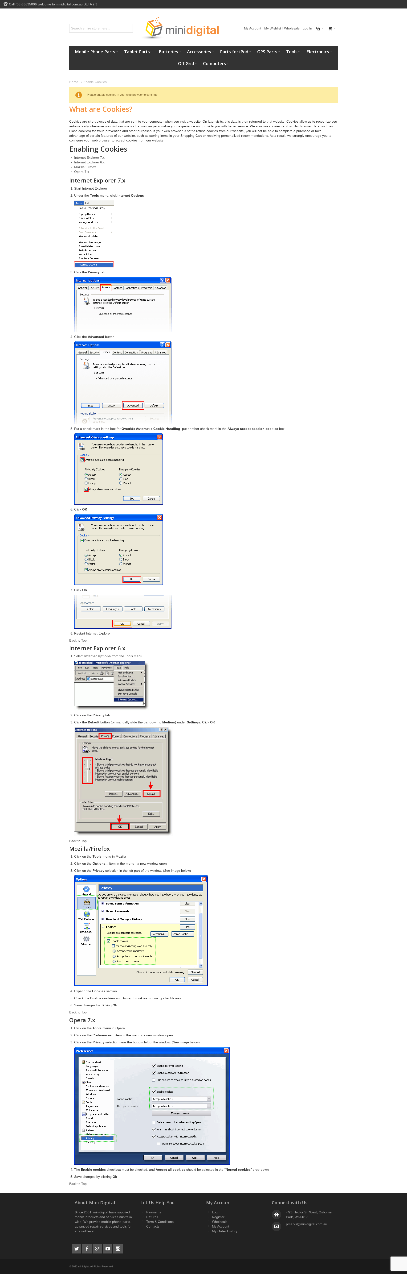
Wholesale (292, 28)
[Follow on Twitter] (77, 1248)
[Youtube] (108, 1248)
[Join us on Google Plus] (98, 1248)
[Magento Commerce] (180, 28)
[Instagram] (118, 1248)
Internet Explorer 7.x (89, 157)
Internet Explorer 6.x (89, 162)
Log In (307, 28)
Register (218, 1217)
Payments (153, 1212)
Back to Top (78, 640)
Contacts (152, 1226)
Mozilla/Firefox (85, 167)
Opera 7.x (81, 172)
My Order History (224, 1231)
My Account (252, 28)
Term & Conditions (160, 1222)
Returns (152, 1217)
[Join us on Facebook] (87, 1248)
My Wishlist (272, 28)
